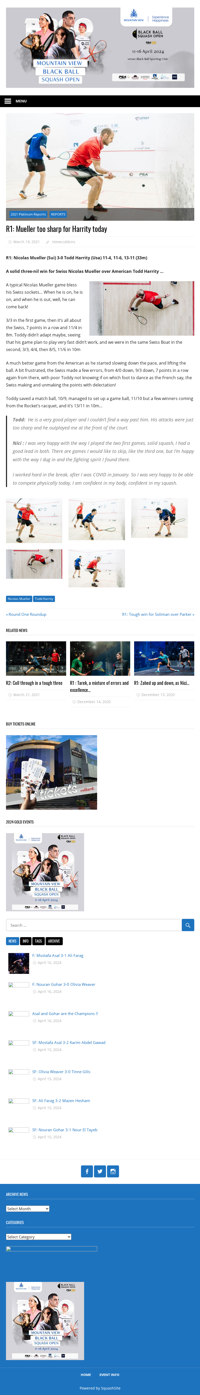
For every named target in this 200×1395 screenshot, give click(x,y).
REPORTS (58, 214)
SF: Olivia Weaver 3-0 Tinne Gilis (61, 1071)
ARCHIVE (54, 941)
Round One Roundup (27, 614)
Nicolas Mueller (19, 599)
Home (86, 1374)
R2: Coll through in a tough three (34, 682)
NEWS (12, 941)
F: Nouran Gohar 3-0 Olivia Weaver (63, 984)
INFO (26, 941)
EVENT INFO (109, 1374)
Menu (21, 101)
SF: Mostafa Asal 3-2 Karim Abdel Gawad (68, 1042)
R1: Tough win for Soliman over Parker (156, 614)
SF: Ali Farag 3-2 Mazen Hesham (61, 1100)
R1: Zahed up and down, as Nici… (161, 682)
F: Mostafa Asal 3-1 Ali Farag (57, 955)
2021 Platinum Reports (28, 214)
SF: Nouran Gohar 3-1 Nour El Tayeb (64, 1129)
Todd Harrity (44, 599)
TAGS (38, 941)
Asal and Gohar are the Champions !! (65, 1013)
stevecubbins (63, 241)
